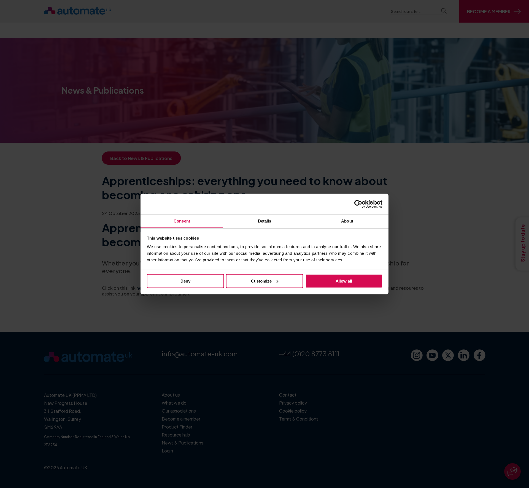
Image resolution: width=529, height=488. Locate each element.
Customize (261, 281)
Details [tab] (264, 221)
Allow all (344, 281)
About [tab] (347, 221)
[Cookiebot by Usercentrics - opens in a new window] (358, 204)
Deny (185, 281)
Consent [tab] (182, 221)
